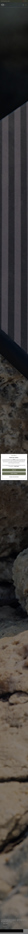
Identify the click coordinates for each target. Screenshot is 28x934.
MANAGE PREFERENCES (14, 477)
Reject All (14, 470)
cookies (13, 459)
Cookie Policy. (16, 466)
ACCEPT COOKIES (14, 473)
